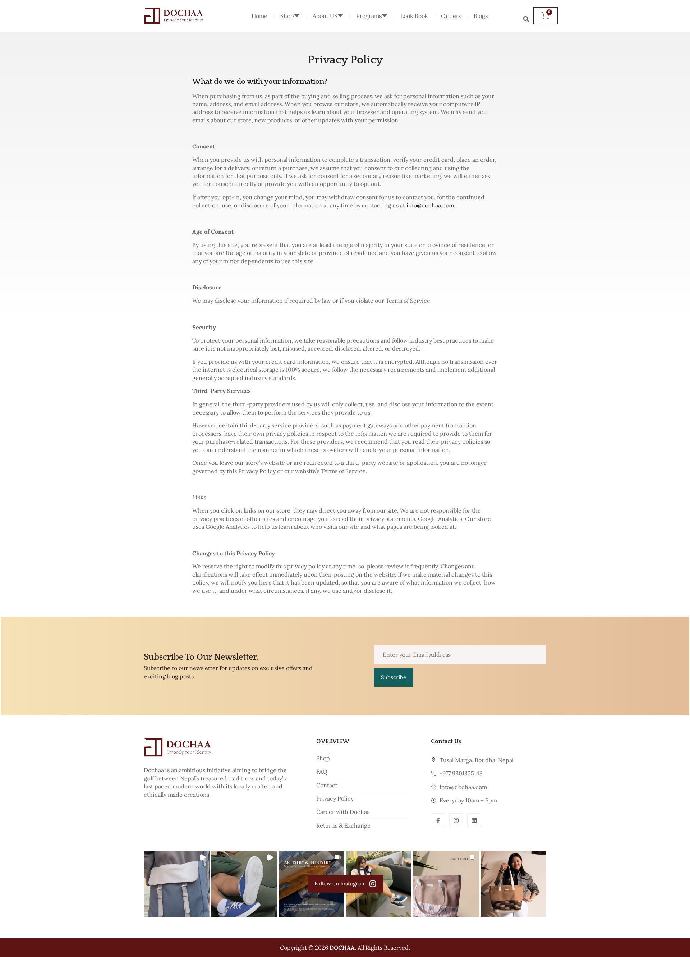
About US (325, 15)
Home (259, 15)
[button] (526, 19)
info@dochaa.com (430, 205)
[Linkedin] (474, 820)
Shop (287, 15)
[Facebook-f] (438, 820)
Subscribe (393, 677)
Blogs (481, 15)
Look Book (414, 15)
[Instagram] (456, 820)
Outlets (451, 15)
